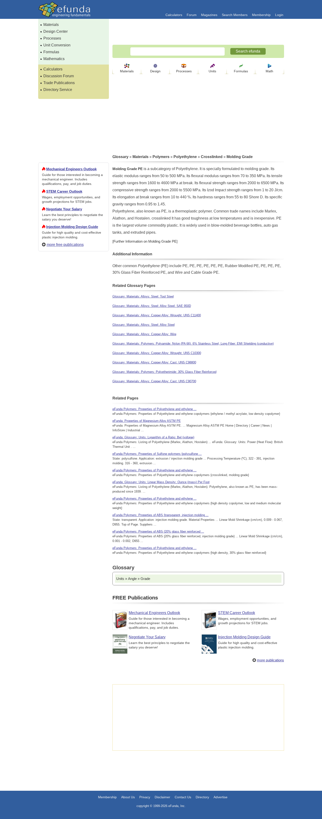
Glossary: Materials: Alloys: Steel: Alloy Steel (143, 324)
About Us (128, 797)
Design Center (55, 31)
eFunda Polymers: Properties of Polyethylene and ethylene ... (154, 409)
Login (279, 15)
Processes (52, 38)
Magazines (209, 15)
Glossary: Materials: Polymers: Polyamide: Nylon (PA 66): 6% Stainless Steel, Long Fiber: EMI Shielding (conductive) (193, 343)
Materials (51, 25)
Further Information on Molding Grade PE (145, 241)
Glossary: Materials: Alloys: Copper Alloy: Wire (144, 334)
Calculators (173, 15)
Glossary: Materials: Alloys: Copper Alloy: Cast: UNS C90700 (154, 381)
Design (155, 71)
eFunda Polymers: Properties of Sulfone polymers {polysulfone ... (157, 454)
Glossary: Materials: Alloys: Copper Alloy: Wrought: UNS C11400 (156, 315)
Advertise (220, 797)
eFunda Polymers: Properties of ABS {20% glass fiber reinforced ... (158, 531)
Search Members (235, 15)
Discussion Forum (58, 76)
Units (212, 71)
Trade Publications (59, 83)
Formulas (51, 52)
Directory (202, 797)
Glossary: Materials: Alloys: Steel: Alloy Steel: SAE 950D (151, 306)
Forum (192, 15)
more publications (270, 660)
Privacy (144, 797)
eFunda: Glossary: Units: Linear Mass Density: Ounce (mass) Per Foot (161, 482)
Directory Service (57, 90)
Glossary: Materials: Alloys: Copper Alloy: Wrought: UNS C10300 (156, 353)
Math (269, 71)
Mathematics (54, 59)
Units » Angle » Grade (133, 579)
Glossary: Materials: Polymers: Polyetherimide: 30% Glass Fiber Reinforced (164, 372)
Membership (261, 15)
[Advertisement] (73, 425)
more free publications (65, 245)
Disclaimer (162, 797)
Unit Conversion (56, 45)
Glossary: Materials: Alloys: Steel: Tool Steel (143, 296)
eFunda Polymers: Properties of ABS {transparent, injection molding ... (160, 515)
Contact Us (183, 797)
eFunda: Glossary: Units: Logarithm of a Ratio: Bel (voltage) (153, 437)
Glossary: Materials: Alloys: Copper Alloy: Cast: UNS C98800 (154, 362)
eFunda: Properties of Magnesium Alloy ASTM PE (146, 421)
